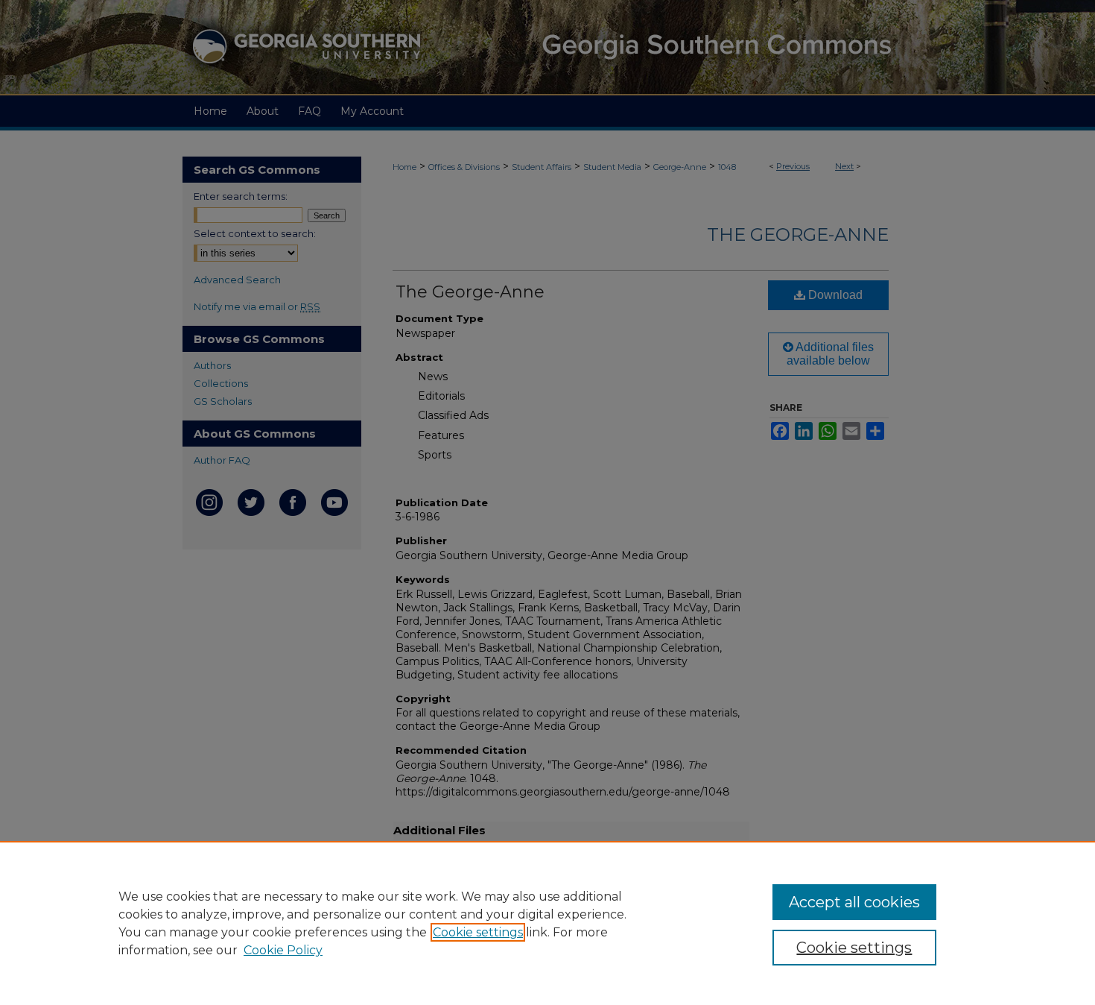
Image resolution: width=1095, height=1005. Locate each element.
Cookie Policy (283, 950)
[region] (547, 923)
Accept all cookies (854, 902)
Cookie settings (478, 932)
